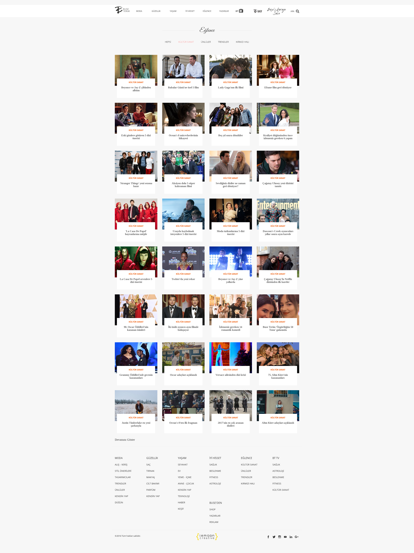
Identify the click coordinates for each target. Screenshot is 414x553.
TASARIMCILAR (123, 477)
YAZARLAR (224, 11)
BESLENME (215, 470)
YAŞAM (173, 11)
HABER (181, 502)
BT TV (275, 458)
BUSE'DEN (215, 503)
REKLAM (213, 522)
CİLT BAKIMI (152, 483)
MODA (139, 11)
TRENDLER (223, 41)
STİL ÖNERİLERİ (123, 470)
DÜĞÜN (119, 502)
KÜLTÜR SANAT (186, 41)
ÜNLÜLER (206, 41)
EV (179, 470)
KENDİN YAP (121, 496)
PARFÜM (150, 489)
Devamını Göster (125, 439)
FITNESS (213, 477)
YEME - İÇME (184, 477)
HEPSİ (168, 41)
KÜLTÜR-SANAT (280, 489)
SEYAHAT (183, 464)
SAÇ (148, 464)
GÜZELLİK (156, 11)
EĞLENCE (207, 11)
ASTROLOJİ (215, 483)
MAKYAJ (150, 477)
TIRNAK (150, 470)
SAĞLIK (213, 464)
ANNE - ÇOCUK (186, 483)
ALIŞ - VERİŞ (121, 464)
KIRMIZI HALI (242, 41)
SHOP (212, 509)
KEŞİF (181, 508)
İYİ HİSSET (190, 11)
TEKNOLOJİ (184, 496)
